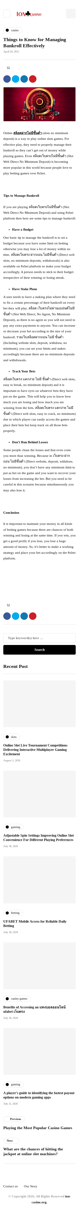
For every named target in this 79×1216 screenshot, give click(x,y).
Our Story (30, 1186)
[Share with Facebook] (7, 79)
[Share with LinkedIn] (24, 79)
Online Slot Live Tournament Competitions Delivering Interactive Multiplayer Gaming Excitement (35, 749)
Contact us (10, 1186)
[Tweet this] (15, 79)
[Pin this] (32, 79)
